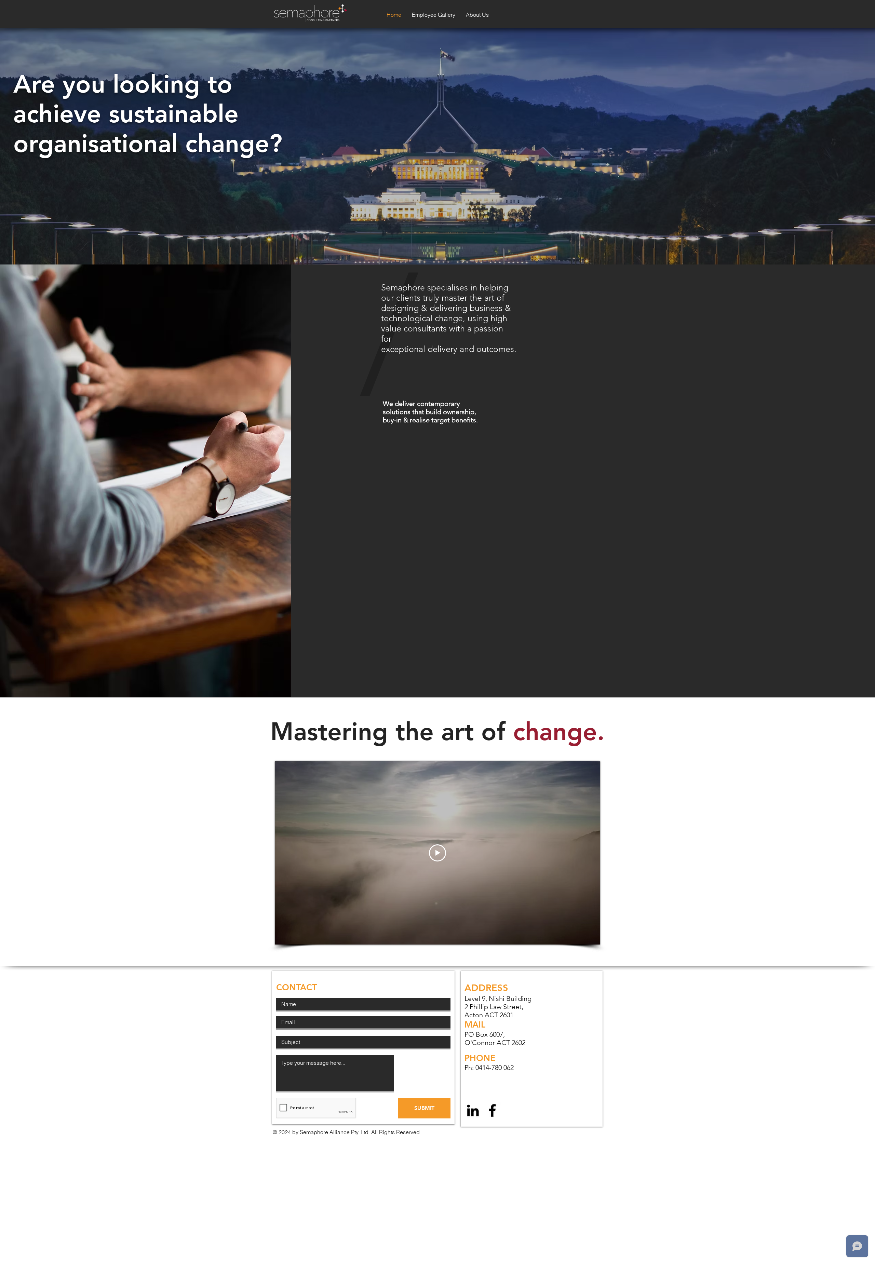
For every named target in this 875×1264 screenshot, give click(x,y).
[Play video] (437, 852)
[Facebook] (492, 1110)
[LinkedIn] (473, 1110)
